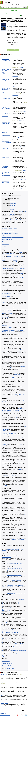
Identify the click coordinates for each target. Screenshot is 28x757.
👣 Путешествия (3, 713)
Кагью (15, 218)
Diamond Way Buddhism (7, 665)
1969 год (20, 252)
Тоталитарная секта (5, 685)
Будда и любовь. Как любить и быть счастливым (6, 166)
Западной (11, 330)
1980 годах (10, 313)
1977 (6, 313)
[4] (11, 293)
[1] (8, 293)
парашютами (13, 433)
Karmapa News (6, 604)
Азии (18, 330)
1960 (16, 252)
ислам (17, 335)
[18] (8, 533)
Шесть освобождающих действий (5, 79)
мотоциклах (4, 434)
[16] (16, 474)
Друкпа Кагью (16, 264)
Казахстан (19, 351)
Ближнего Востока (11, 339)
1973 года (9, 307)
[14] (24, 449)
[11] (25, 426)
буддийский (11, 212)
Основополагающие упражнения (14, 580)
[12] (23, 437)
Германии (15, 254)
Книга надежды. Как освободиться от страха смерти (6, 115)
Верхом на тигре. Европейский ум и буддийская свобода (6, 60)
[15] (12, 464)
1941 (6, 212)
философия (9, 256)
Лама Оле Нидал (10, 668)
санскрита (18, 323)
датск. (11, 211)
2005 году (20, 444)
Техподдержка (8, 711)
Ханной (3, 260)
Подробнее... (21, 67)
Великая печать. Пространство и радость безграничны (6, 141)
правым (4, 430)
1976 (3, 313)
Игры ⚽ (20, 15)
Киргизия (23, 351)
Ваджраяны (12, 219)
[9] (16, 653)
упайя (3, 498)
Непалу (15, 261)
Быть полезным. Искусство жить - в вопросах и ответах (6, 174)
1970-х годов (8, 221)
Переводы (7, 13)
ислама (14, 515)
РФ (20, 349)
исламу (20, 469)
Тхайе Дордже (5, 293)
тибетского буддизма (19, 219)
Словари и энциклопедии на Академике (11, 4)
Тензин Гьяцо (18, 311)
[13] (24, 437)
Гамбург (12, 539)
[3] (10, 293)
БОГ (2, 695)
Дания (15, 203)
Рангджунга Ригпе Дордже (7, 268)
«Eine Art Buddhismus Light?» (17, 643)
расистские (6, 475)
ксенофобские (13, 475)
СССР (15, 351)
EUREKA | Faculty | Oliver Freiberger (10, 632)
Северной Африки (20, 339)
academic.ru (5, 2)
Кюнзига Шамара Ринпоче (8, 405)
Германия (16, 539)
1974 (23, 311)
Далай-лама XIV (16, 410)
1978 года (9, 371)
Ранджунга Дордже (6, 610)
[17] (6, 485)
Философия (4, 677)
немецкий (21, 256)
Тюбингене (4, 254)
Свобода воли (4, 703)
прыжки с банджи (6, 433)
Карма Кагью (12, 214)
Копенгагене (8, 310)
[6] (10, 367)
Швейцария (5, 444)
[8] (13, 646)
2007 (3, 540)
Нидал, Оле (4, 674)
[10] (16, 417)
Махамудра (22, 366)
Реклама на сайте (14, 711)
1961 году (5, 258)
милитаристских (5, 429)
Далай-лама (12, 311)
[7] (18, 636)
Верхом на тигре (5, 148)
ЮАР (9, 331)
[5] (6, 622)
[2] (9, 293)
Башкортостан (5, 351)
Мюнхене (10, 254)
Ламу (8, 264)
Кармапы (21, 266)
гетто (25, 514)
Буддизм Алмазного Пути (7, 663)
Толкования (14, 10)
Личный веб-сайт (6, 661)
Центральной (5, 330)
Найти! (25, 7)
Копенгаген (12, 203)
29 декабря (21, 539)
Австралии (4, 331)
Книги (20, 13)
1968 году (15, 260)
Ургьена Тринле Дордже (12, 411)
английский (15, 256)
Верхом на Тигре (11, 593)
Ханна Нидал (12, 205)
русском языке (17, 374)
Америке (21, 330)
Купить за (12, 50)
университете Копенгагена (8, 253)
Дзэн (2, 682)
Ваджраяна (4, 325)
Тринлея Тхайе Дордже (19, 394)
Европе (15, 330)
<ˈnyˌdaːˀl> (20, 211)
